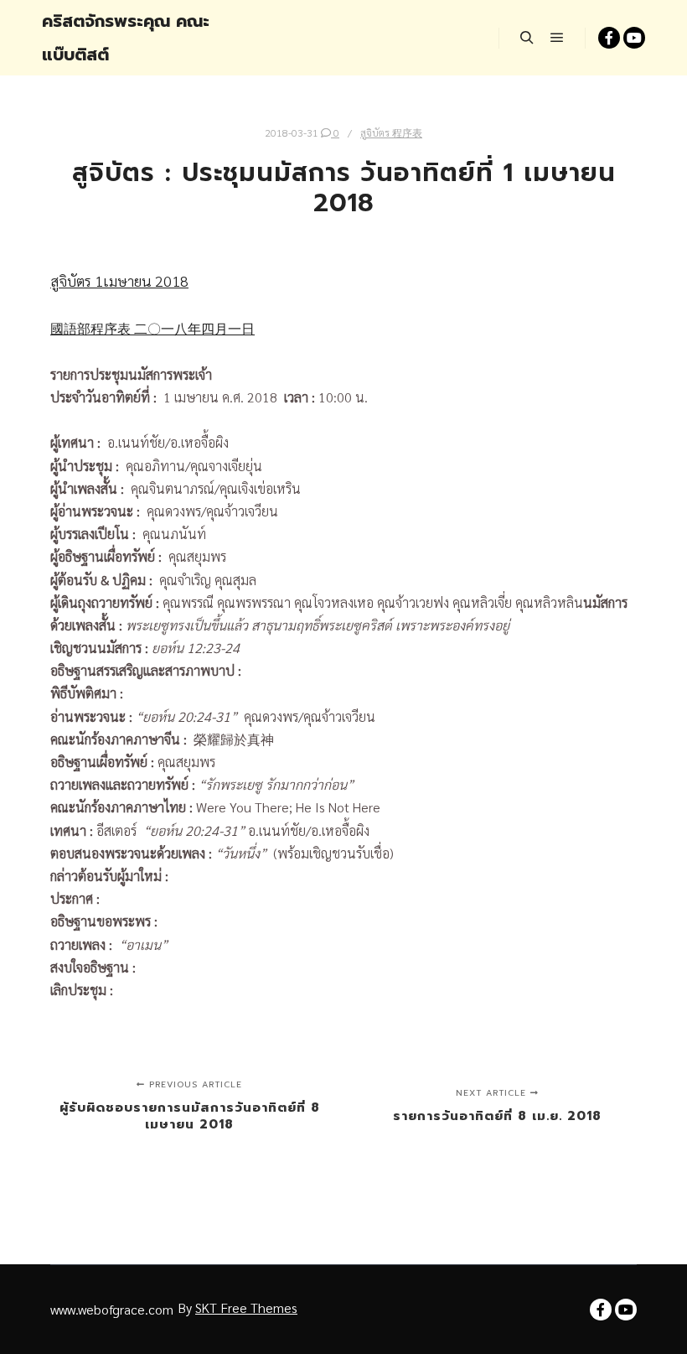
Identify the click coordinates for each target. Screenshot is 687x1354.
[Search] (527, 38)
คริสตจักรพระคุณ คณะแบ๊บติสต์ (125, 37)
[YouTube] (634, 38)
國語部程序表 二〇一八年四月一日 (152, 328)
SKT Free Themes (246, 1307)
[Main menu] (557, 38)
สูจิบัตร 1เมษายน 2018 (119, 280)
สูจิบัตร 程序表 (391, 132)
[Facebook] (609, 38)
